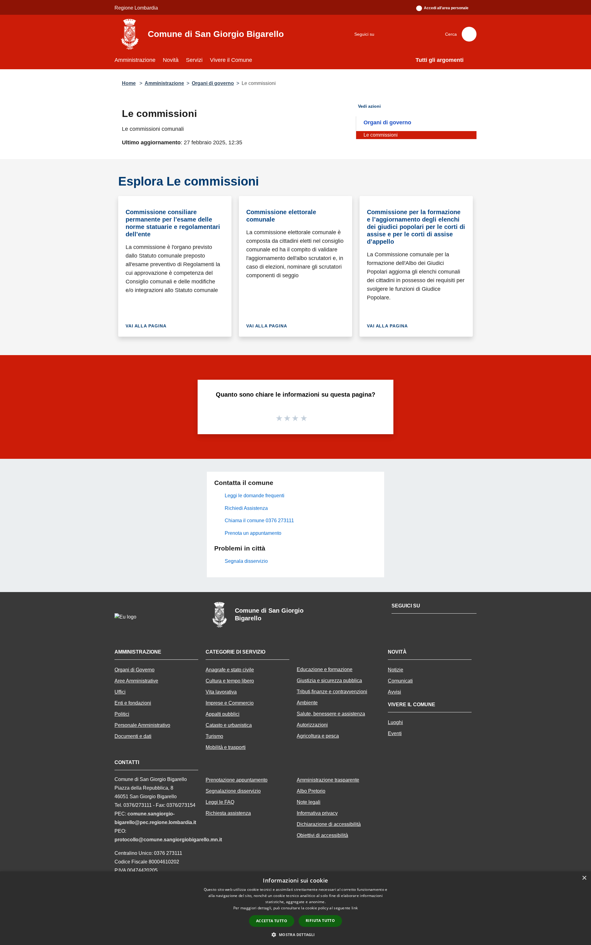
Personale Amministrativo (142, 725)
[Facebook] (382, 34)
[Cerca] (469, 34)
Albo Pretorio (311, 791)
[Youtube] (397, 34)
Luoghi (395, 722)
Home (129, 83)
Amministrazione (164, 83)
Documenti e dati (133, 736)
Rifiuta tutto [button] (320, 920)
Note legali (308, 802)
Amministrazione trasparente (328, 780)
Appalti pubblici (222, 714)
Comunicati (400, 680)
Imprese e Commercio (230, 703)
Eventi (395, 733)
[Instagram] (413, 34)
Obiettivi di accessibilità (322, 835)
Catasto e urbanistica (229, 725)
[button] (295, 934)
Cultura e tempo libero (230, 680)
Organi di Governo (135, 669)
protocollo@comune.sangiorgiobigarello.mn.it (168, 839)
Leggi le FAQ (220, 802)
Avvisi (394, 692)
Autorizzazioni (312, 724)
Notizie (395, 669)
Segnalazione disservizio (233, 791)
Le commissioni (381, 135)
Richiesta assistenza (228, 813)
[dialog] (295, 908)
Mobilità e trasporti (226, 747)
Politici (122, 714)
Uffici (120, 692)
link (355, 908)
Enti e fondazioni (133, 703)
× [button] (584, 878)
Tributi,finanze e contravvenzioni (332, 691)
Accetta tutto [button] (271, 920)
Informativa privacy (317, 813)
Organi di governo (213, 83)
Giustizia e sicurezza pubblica (329, 680)
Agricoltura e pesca (318, 736)
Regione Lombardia (136, 7)
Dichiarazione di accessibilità (329, 824)
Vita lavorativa (221, 692)
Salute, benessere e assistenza (331, 713)
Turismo (214, 736)
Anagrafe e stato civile (230, 669)
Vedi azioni (370, 106)
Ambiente (307, 702)
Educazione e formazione (324, 669)
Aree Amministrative (136, 680)
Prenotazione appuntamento (236, 780)
